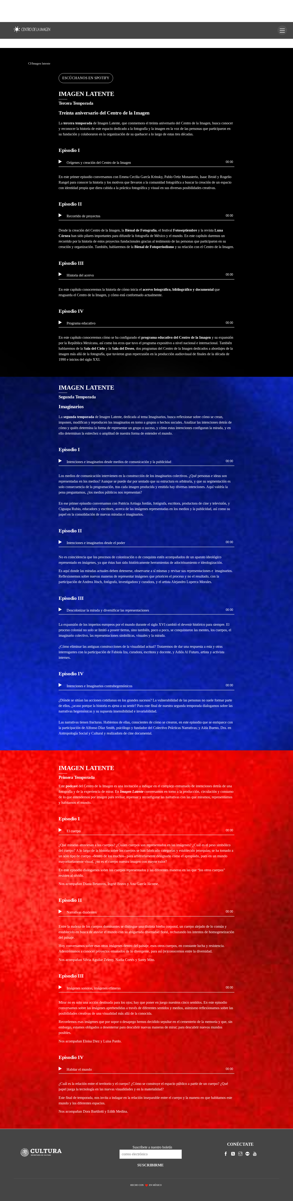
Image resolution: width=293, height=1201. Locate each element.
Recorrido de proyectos (83, 216)
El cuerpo (74, 831)
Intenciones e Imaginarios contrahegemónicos (99, 686)
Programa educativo (81, 323)
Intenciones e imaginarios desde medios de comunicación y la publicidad (119, 462)
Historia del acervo (80, 275)
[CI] (32, 32)
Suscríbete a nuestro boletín (152, 1147)
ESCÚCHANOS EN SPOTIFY (85, 78)
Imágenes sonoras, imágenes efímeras (94, 988)
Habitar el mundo (79, 1069)
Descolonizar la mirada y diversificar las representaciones (108, 610)
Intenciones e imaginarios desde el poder (96, 543)
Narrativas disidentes (82, 912)
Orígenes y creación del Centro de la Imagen (99, 163)
